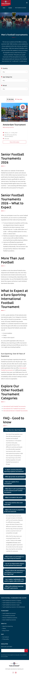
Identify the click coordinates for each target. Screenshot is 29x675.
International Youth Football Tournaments (14, 406)
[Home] (6, 3)
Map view (19, 99)
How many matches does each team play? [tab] (13, 503)
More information (14, 142)
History (4, 628)
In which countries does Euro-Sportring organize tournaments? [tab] (14, 470)
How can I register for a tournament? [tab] (11, 482)
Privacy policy (5, 639)
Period (5, 85)
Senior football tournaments (9, 619)
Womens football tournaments (9, 617)
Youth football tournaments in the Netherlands (13, 607)
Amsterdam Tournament (14, 124)
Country (5, 68)
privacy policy (17, 654)
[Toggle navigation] (27, 3)
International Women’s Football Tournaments (15, 410)
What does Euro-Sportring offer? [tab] (14, 430)
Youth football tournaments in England (11, 600)
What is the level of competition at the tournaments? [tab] (14, 510)
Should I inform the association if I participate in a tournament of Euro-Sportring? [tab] (14, 572)
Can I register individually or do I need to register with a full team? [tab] (14, 580)
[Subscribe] (26, 650)
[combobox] (14, 80)
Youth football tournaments (9, 613)
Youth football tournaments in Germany (11, 602)
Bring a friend (5, 630)
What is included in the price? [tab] (13, 497)
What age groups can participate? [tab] (15, 476)
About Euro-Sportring (7, 626)
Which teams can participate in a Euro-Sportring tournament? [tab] (14, 557)
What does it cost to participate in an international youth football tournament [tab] (14, 490)
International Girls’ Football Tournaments (14, 408)
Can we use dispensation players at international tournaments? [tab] (14, 564)
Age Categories (7, 77)
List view (11, 99)
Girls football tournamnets (8, 615)
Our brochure (5, 637)
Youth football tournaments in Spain (11, 604)
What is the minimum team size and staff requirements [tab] (13, 587)
